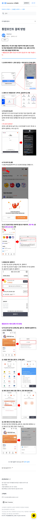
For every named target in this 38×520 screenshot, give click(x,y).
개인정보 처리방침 (24, 507)
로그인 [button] (33, 3)
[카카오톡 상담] (33, 515)
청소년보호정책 (5, 509)
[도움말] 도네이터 (16, 9)
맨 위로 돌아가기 (6, 468)
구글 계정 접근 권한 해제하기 (12, 513)
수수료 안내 (11, 509)
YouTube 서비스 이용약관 (22, 511)
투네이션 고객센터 (6, 9)
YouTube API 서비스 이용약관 (9, 511)
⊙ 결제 (23, 9)
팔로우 (5, 39)
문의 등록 (27, 462)
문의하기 (26, 3)
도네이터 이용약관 (15, 507)
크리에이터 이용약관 (6, 507)
